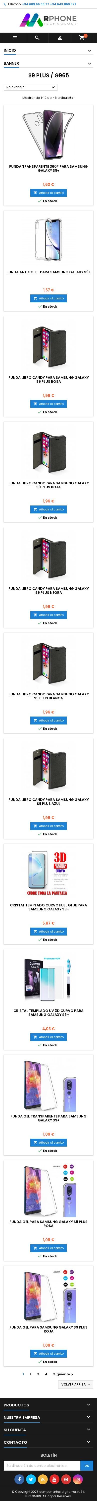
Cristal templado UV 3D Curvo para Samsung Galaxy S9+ (48, 1012)
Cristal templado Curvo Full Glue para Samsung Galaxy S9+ (48, 907)
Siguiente (63, 1374)
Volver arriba (76, 1384)
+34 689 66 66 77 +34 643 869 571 (49, 4)
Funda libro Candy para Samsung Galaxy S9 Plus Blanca (48, 696)
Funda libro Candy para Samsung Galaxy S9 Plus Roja (48, 485)
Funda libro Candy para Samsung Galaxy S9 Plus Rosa (48, 379)
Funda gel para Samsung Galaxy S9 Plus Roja (48, 1329)
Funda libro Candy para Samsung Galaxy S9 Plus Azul (48, 801)
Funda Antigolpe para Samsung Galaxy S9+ (48, 272)
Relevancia (31, 87)
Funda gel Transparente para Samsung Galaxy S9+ (48, 1118)
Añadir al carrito (49, 193)
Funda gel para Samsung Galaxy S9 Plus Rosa (48, 1223)
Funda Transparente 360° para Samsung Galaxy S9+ (48, 168)
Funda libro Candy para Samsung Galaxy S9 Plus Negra (48, 590)
